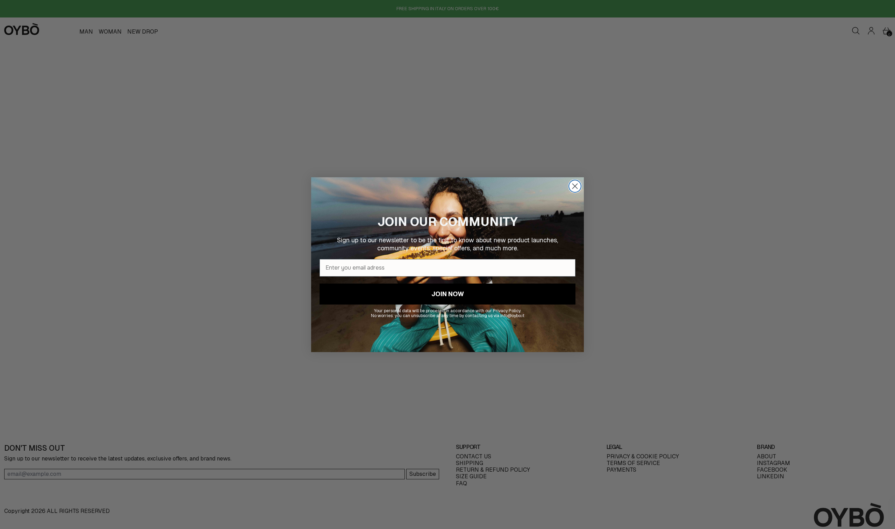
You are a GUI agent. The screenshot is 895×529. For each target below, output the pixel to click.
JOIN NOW (447, 293)
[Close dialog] (575, 186)
